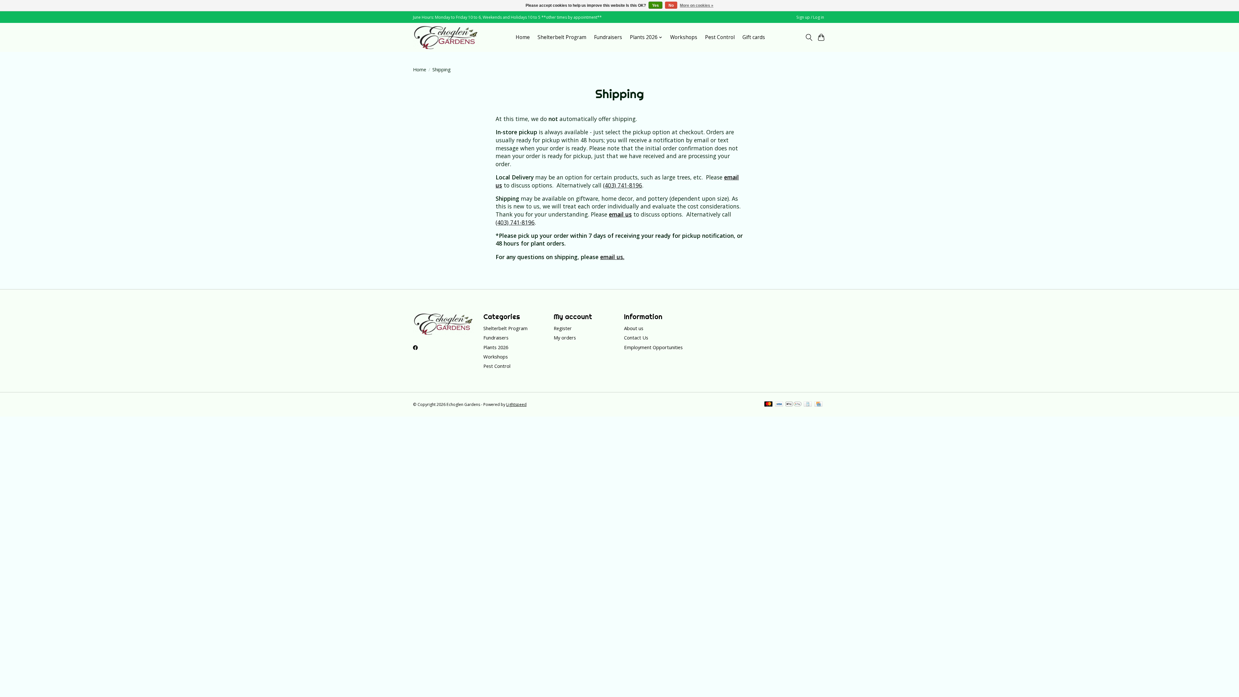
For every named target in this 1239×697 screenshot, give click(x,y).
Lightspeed (516, 404)
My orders (565, 337)
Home (523, 37)
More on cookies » (696, 5)
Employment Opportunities (653, 347)
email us (620, 214)
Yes (655, 5)
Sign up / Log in (810, 17)
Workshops (683, 37)
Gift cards (753, 37)
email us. (612, 257)
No (671, 5)
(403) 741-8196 (622, 185)
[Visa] (779, 404)
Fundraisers (608, 37)
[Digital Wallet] (793, 404)
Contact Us (636, 337)
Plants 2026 (495, 347)
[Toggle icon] (808, 37)
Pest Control (720, 37)
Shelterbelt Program (562, 37)
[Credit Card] (818, 404)
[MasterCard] (768, 404)
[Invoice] (808, 404)
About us (633, 328)
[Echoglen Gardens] (446, 37)
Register (563, 328)
